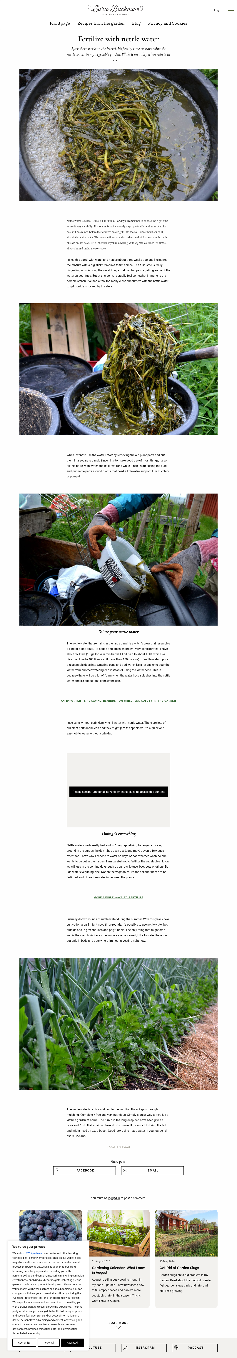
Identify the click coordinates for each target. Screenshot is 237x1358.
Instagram (145, 1347)
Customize (24, 1342)
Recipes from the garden (101, 23)
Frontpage (60, 23)
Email (153, 1170)
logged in (114, 1198)
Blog (136, 23)
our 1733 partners (31, 1253)
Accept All (72, 1342)
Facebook (85, 1170)
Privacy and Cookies (167, 23)
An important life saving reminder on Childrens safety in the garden (118, 700)
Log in (218, 10)
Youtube (94, 1347)
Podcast (196, 1347)
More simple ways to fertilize (118, 897)
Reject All (49, 1342)
